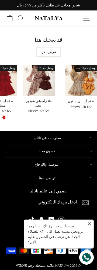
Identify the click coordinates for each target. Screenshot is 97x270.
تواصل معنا (47, 178)
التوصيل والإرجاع (47, 164)
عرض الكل (48, 52)
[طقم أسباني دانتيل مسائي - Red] (4, 117)
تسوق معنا (47, 151)
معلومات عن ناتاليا (47, 138)
